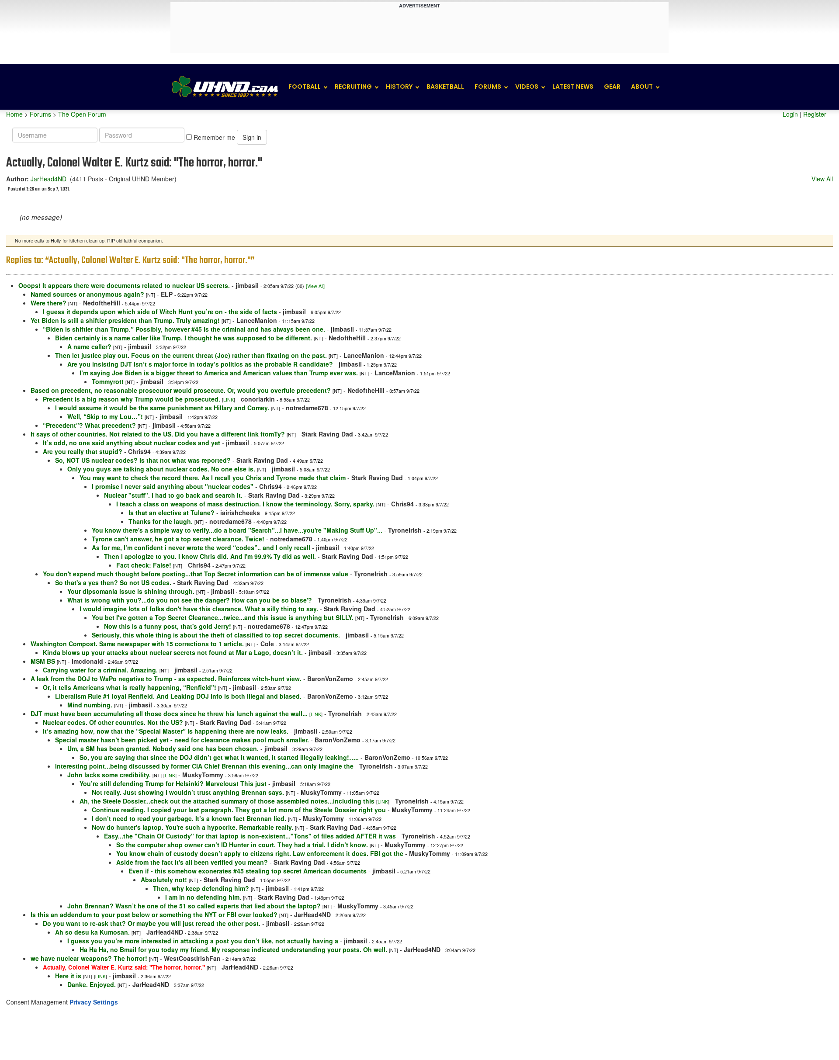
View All (822, 178)
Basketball (445, 86)
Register (814, 114)
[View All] (315, 286)
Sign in (252, 137)
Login (790, 114)
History (399, 86)
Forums (488, 86)
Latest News (572, 86)
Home (14, 114)
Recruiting (353, 86)
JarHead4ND (48, 178)
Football (304, 86)
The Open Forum (82, 114)
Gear (612, 86)
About (642, 86)
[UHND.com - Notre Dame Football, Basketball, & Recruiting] (224, 86)
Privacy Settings (93, 1002)
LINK (228, 399)
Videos (526, 86)
